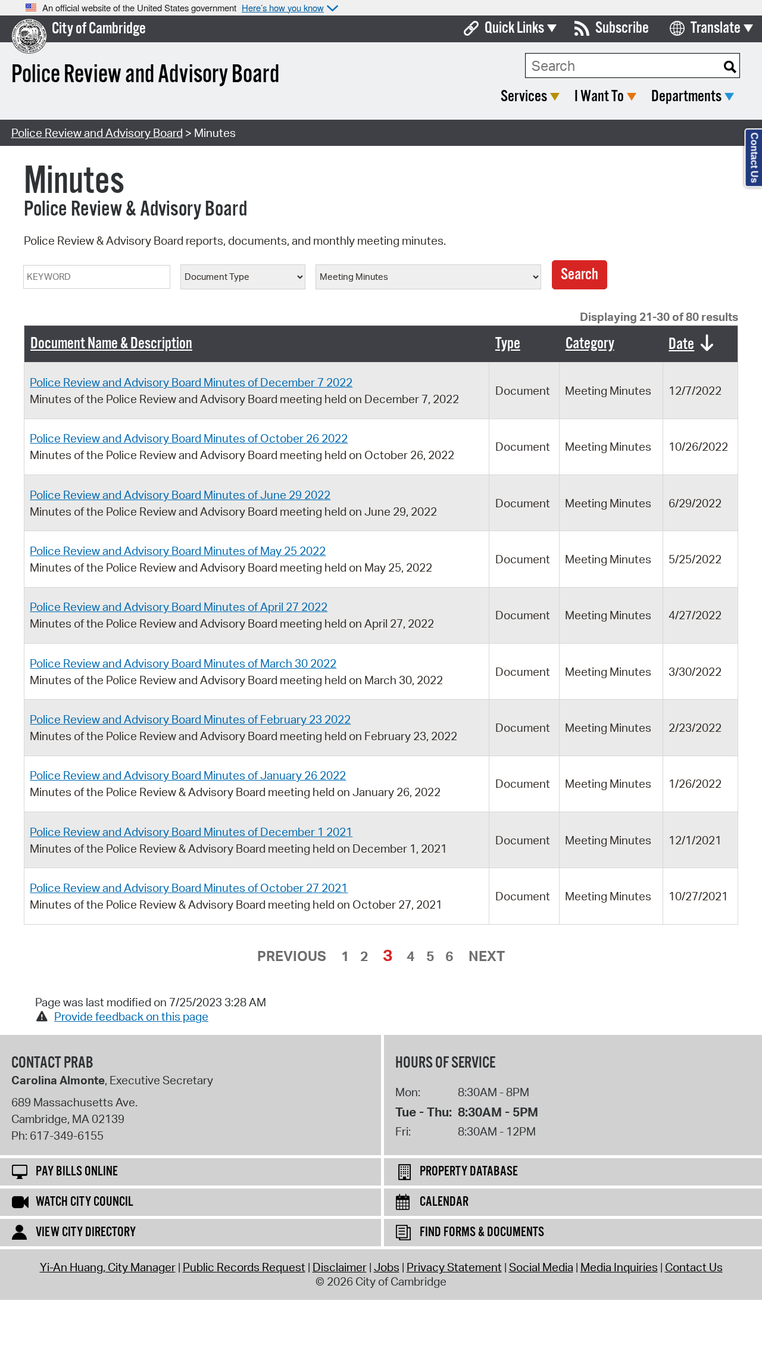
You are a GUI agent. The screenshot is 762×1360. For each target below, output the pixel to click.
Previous (291, 955)
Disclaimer (340, 1267)
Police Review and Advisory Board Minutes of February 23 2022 (190, 719)
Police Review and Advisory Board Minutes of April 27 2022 (178, 607)
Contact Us (694, 1267)
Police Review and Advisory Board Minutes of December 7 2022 (191, 382)
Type (507, 344)
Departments (686, 97)
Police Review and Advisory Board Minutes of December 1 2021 (191, 832)
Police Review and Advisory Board (97, 133)
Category (590, 344)
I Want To (599, 97)
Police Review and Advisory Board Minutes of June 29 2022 (180, 495)
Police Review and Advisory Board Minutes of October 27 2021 (189, 888)
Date (681, 344)
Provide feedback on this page (131, 1016)
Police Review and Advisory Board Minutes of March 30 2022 (183, 663)
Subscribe (622, 28)
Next (487, 955)
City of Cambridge (99, 29)
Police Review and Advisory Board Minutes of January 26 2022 (188, 775)
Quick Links (514, 28)
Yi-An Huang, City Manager (108, 1267)
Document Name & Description (111, 344)
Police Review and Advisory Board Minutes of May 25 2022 (178, 551)
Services (524, 97)
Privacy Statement (454, 1267)
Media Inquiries (619, 1267)
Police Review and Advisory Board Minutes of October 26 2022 (189, 438)
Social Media (541, 1267)
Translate (716, 28)
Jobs (386, 1267)
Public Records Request (244, 1267)
